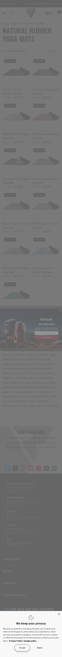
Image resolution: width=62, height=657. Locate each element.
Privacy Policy (16, 641)
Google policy (29, 641)
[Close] (59, 614)
